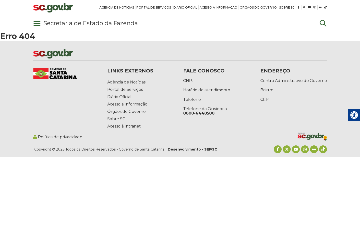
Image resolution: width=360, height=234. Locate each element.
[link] (116, 7)
